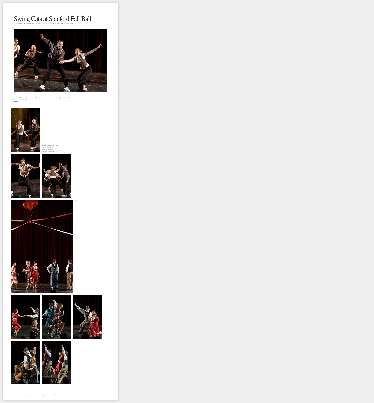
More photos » (15, 101)
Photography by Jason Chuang (25, 23)
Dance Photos (65, 23)
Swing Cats (73, 23)
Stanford (46, 395)
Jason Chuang (23, 395)
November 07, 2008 (54, 23)
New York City (39, 395)
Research (51, 395)
